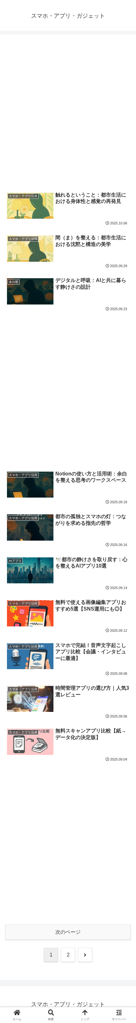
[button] (122, 848)
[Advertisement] (68, 113)
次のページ (68, 932)
